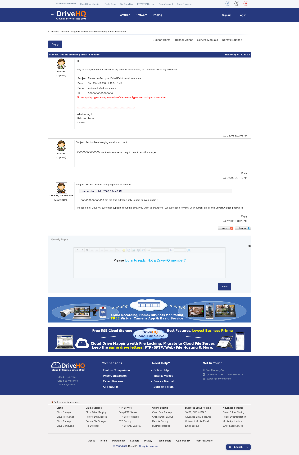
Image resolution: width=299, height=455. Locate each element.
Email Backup (192, 426)
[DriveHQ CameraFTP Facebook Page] (228, 3)
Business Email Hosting (198, 408)
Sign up (226, 15)
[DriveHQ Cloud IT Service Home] (69, 14)
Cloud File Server (65, 417)
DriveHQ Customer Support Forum (69, 31)
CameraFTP (183, 440)
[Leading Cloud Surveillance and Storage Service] (149, 309)
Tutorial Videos (184, 39)
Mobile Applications (232, 421)
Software (141, 15)
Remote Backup (160, 421)
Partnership (118, 440)
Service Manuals (207, 39)
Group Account (166, 4)
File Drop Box (126, 4)
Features (124, 15)
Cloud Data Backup (162, 412)
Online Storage (94, 408)
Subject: (54, 54)
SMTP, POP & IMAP (195, 412)
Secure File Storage (96, 421)
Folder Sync (110, 4)
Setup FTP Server (128, 412)
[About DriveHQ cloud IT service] (68, 368)
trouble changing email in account (107, 31)
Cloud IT (61, 408)
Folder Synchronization (234, 417)
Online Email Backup (162, 417)
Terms (103, 440)
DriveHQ (133, 446)
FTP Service (125, 408)
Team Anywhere (184, 4)
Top (248, 245)
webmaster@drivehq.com (102, 88)
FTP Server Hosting (129, 417)
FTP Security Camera (130, 426)
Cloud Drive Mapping (90, 4)
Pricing (157, 15)
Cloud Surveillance (67, 380)
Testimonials (164, 440)
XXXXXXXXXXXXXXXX (100, 92)
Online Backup (160, 408)
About (91, 440)
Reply (55, 44)
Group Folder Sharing (233, 412)
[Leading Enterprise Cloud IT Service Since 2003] (149, 339)
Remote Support (232, 39)
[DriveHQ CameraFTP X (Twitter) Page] (237, 3)
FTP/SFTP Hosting (146, 4)
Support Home (161, 39)
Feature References (68, 402)
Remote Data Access (96, 417)
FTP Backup (125, 421)
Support (134, 440)
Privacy (148, 440)
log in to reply (135, 260)
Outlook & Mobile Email (197, 421)
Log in (242, 15)
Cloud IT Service (66, 377)
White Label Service (233, 426)
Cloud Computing (65, 426)
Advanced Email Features (198, 417)
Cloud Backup (64, 421)
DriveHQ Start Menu (66, 3)
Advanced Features (233, 408)
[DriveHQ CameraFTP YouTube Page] (246, 3)
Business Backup (161, 426)
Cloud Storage (64, 412)
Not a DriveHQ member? (166, 260)
